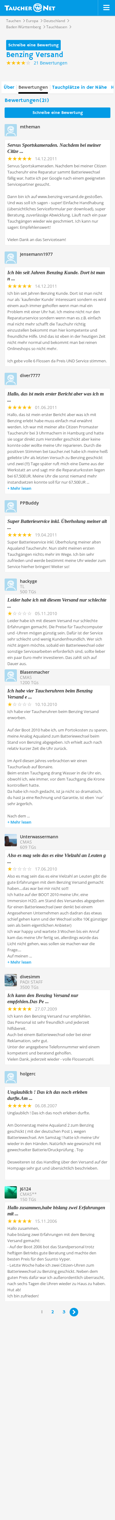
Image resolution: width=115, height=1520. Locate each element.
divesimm (30, 977)
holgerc (28, 1074)
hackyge (28, 581)
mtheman (30, 127)
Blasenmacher (34, 672)
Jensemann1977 (36, 254)
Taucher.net (30, 7)
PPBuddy (29, 503)
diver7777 (30, 375)
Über (9, 87)
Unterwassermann (39, 837)
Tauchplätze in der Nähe (79, 87)
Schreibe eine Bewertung (33, 45)
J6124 (25, 1189)
